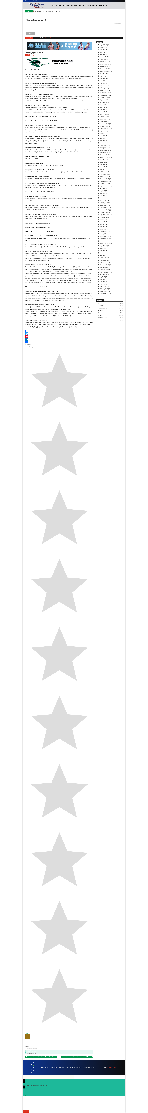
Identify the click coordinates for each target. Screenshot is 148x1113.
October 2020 (104, 212)
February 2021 (104, 203)
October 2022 (104, 155)
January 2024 (103, 119)
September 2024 (104, 100)
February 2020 (104, 231)
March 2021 (103, 200)
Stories (58, 5)
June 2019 (102, 250)
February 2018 (104, 289)
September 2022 (104, 157)
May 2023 (102, 138)
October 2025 (104, 69)
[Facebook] (59, 331)
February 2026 (104, 59)
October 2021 (104, 183)
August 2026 (103, 45)
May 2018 (102, 281)
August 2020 (103, 217)
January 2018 (103, 291)
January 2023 (103, 148)
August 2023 (103, 131)
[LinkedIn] (59, 339)
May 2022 (102, 167)
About (108, 5)
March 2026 (103, 57)
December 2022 (104, 150)
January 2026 (103, 61)
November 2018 (104, 267)
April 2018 (102, 284)
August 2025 (103, 73)
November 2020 (104, 210)
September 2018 (104, 272)
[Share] (59, 342)
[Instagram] (34, 1068)
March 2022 (103, 171)
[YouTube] (34, 1071)
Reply (25, 1095)
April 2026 (102, 54)
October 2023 (104, 126)
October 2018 (104, 269)
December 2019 (104, 236)
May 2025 (102, 81)
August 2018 (103, 274)
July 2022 (102, 162)
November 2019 (104, 238)
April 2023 (102, 140)
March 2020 (103, 229)
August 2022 (103, 159)
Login (27, 1033)
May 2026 (102, 52)
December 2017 (104, 293)
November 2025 (104, 66)
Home (52, 5)
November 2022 (104, 152)
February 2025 (104, 88)
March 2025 (103, 85)
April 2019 (102, 255)
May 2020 (102, 224)
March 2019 (103, 258)
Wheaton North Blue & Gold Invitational (48, 11)
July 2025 (102, 76)
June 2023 (102, 136)
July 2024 (102, 104)
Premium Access (102, 308)
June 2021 (102, 193)
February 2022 (104, 174)
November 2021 (104, 181)
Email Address (30, 25)
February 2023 (104, 145)
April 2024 (102, 112)
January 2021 (103, 205)
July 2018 (102, 277)
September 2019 (104, 243)
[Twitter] (59, 333)
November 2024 (104, 95)
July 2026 (102, 47)
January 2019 (103, 262)
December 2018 (104, 265)
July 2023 (102, 133)
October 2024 (104, 97)
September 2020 (104, 214)
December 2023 (104, 121)
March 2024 (103, 114)
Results (81, 5)
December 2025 (104, 64)
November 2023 (104, 124)
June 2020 (102, 222)
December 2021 (104, 179)
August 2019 (103, 246)
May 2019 (102, 253)
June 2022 (102, 164)
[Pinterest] (59, 336)
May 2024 (102, 109)
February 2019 (104, 260)
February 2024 (104, 116)
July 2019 (102, 248)
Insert (26, 1112)
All (98, 303)
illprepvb (33, 55)
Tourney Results (91, 5)
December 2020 (104, 207)
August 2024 (103, 102)
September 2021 (104, 186)
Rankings (74, 5)
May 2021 (102, 195)
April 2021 (102, 198)
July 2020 (102, 219)
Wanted (101, 5)
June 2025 (102, 78)
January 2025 (103, 90)
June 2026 (102, 49)
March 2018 (103, 286)
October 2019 (104, 241)
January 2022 (103, 176)
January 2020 (103, 234)
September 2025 (104, 71)
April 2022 (102, 169)
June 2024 (102, 107)
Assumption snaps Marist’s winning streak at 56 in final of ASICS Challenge (77, 1057)
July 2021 (102, 191)
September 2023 (104, 128)
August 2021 (103, 188)
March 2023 (103, 143)
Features (66, 5)
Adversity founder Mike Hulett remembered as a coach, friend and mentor (42, 1057)
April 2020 (102, 226)
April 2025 (102, 83)
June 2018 (102, 279)
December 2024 (104, 93)
